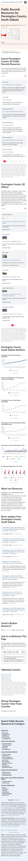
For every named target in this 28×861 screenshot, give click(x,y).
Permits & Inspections (7, 757)
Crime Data (4, 790)
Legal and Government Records (9, 752)
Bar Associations (5, 761)
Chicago (9, 652)
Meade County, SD (6, 678)
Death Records (5, 735)
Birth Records (5, 732)
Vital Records (4, 730)
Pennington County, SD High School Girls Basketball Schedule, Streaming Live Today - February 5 (13, 540)
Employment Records (7, 781)
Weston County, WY (6, 674)
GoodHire (3, 813)
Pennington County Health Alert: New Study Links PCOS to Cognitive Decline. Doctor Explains (13, 577)
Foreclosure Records (6, 745)
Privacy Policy (8, 815)
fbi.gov (16, 461)
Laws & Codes (5, 760)
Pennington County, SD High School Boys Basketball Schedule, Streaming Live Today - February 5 (13, 529)
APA (17, 652)
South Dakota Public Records (8, 51)
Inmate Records (5, 792)
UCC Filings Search (6, 749)
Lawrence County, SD (6, 680)
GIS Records (5, 748)
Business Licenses (6, 772)
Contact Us (8, 630)
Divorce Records (6, 737)
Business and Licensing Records (9, 770)
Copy (23, 652)
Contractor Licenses (6, 773)
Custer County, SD (6, 679)
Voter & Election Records (7, 758)
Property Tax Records (7, 743)
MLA (13, 652)
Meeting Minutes (6, 766)
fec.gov (16, 482)
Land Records (5, 746)
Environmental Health (7, 763)
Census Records (5, 755)
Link (5, 652)
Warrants (4, 787)
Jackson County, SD (6, 675)
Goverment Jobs (5, 783)
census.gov (16, 395)
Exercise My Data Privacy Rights (9, 830)
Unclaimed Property (6, 754)
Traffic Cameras (5, 795)
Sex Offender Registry (7, 793)
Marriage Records (6, 734)
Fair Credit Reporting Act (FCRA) (9, 807)
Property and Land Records (8, 741)
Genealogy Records (6, 738)
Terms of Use (16, 815)
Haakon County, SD (6, 676)
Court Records (5, 789)
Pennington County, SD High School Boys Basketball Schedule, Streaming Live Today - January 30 (13, 610)
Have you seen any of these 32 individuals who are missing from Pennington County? (12, 594)
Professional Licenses (7, 775)
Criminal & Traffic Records (8, 785)
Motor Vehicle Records (7, 767)
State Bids (4, 764)
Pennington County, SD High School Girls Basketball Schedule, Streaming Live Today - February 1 (13, 552)
